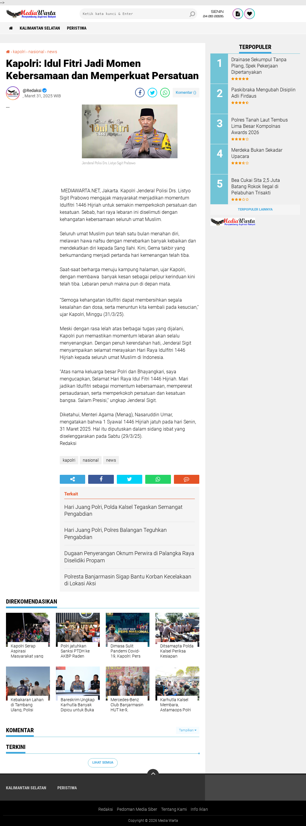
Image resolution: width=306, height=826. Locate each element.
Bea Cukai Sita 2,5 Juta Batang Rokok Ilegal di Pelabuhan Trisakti (255, 186)
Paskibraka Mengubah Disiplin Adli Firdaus (263, 93)
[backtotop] (153, 775)
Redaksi (105, 809)
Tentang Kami (174, 809)
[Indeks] (238, 14)
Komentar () (186, 92)
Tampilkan (187, 730)
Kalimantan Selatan (40, 28)
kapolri (19, 51)
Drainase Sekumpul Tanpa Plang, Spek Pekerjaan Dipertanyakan (259, 66)
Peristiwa (76, 28)
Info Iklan (199, 809)
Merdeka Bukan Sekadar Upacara (256, 153)
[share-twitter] (152, 92)
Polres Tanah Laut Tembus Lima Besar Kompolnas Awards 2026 (259, 126)
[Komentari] (186, 479)
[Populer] (249, 14)
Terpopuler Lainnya (255, 209)
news (52, 51)
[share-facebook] (140, 92)
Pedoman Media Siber (137, 809)
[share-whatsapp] (165, 92)
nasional (36, 51)
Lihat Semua (102, 762)
